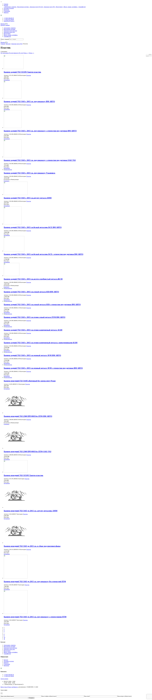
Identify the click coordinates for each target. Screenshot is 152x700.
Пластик (28, 75)
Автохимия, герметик (10, 28)
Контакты (6, 9)
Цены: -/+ (26, 53)
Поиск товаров (5, 39)
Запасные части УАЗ (9, 32)
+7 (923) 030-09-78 (9, 18)
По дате (21, 53)
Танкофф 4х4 (7, 36)
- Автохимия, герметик (10, 7)
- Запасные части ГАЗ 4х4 (36, 7)
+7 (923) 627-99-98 (9, 19)
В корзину (6, 181)
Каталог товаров (5, 25)
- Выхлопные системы (23, 7)
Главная (6, 4)
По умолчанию (5, 53)
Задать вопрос (4, 678)
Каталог (6, 5)
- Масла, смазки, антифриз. (70, 7)
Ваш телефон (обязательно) (49, 696)
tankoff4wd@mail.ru (9, 21)
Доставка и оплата (9, 8)
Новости (6, 12)
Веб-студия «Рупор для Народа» (9, 687)
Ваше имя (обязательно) (7, 696)
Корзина (4, 23)
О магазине (7, 11)
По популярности (14, 53)
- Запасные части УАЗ (49, 7)
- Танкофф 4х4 (82, 7)
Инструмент (7, 33)
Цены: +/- (31, 53)
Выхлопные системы (9, 29)
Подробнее (7, 80)
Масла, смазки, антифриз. (11, 35)
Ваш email (87, 696)
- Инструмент (59, 7)
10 (4, 637)
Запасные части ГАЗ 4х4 (10, 30)
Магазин (8, 43)
